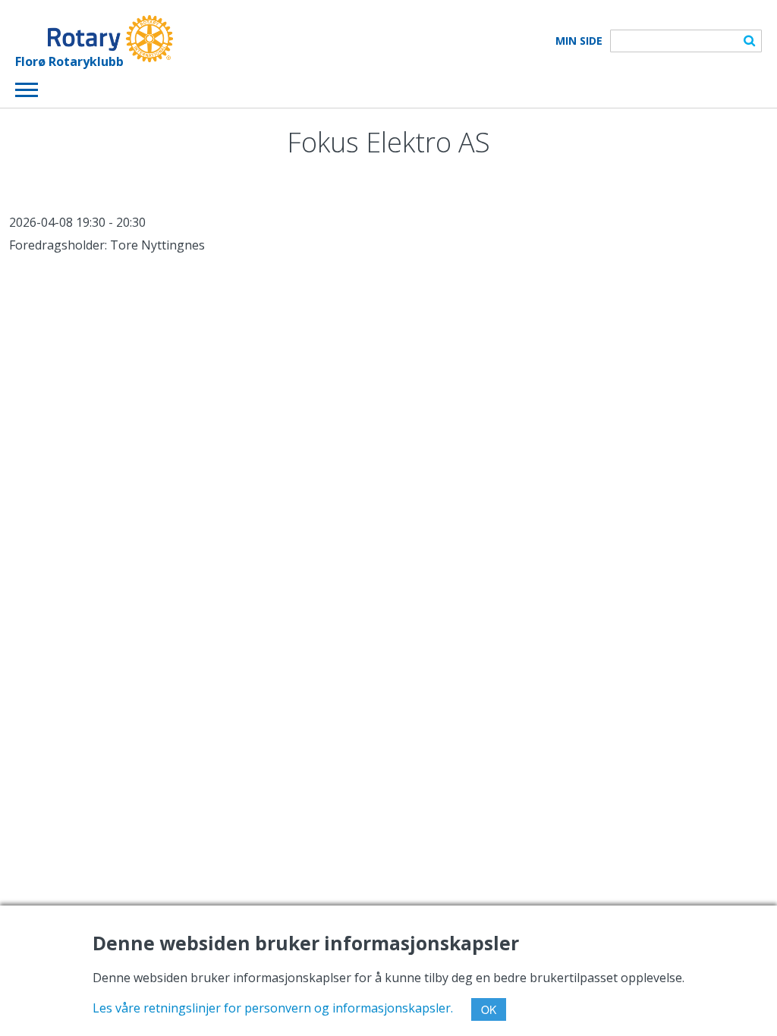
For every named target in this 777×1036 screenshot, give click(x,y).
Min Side (578, 41)
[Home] (94, 38)
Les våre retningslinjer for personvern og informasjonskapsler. (273, 1008)
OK (488, 1009)
